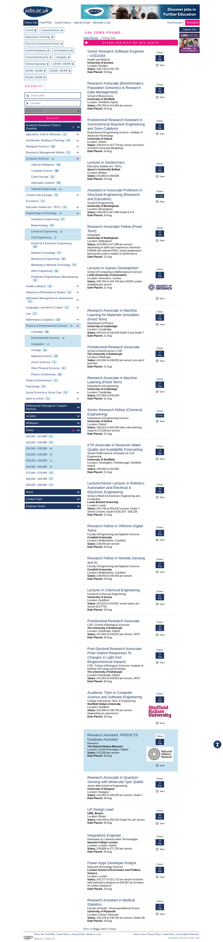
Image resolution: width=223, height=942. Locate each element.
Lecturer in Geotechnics (106, 162)
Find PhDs (46, 22)
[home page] (38, 12)
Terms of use (139, 934)
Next (113, 929)
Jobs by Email (82, 22)
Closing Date (108, 38)
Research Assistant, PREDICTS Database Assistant (112, 737)
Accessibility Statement (187, 934)
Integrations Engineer (104, 835)
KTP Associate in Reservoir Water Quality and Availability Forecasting (115, 447)
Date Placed (91, 38)
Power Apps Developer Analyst (111, 863)
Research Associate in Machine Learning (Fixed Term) (112, 380)
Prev (86, 929)
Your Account (174, 22)
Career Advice (63, 22)
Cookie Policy (168, 934)
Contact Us (49, 938)
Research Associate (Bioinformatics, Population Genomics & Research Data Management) (115, 87)
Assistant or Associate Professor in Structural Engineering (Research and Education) (114, 194)
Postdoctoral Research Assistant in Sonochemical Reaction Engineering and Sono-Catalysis (116, 124)
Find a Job (31, 22)
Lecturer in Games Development (112, 268)
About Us (38, 938)
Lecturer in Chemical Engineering (113, 590)
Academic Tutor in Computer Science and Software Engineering (114, 695)
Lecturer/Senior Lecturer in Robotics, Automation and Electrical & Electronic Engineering (116, 487)
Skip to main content (13, 2)
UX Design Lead (100, 809)
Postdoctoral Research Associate (113, 347)
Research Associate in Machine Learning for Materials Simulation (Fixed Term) (113, 314)
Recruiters (192, 22)
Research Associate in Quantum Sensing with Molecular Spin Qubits (115, 779)
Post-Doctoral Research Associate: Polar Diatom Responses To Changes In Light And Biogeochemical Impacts (114, 655)
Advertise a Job (102, 22)
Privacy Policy (154, 934)
